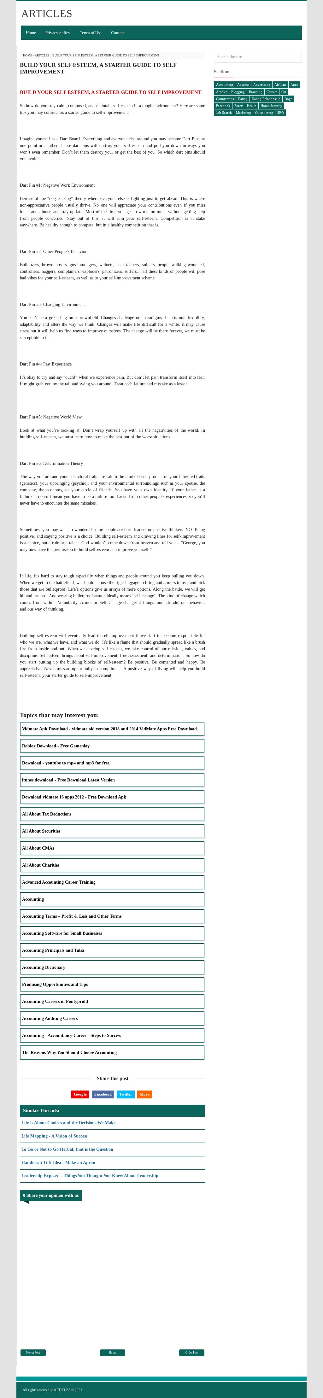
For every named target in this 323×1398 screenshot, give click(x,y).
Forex (238, 106)
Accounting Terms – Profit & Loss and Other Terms (71, 916)
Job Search (224, 112)
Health (251, 106)
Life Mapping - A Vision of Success (54, 1136)
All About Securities (41, 831)
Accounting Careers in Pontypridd (55, 1001)
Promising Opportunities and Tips (55, 984)
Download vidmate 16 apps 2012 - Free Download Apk (74, 797)
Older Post (191, 1352)
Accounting (33, 899)
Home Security (271, 106)
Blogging (238, 92)
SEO (280, 112)
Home (31, 32)
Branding (255, 92)
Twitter (125, 1094)
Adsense (243, 84)
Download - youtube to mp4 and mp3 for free (65, 763)
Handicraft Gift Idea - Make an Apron (58, 1162)
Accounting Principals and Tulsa (53, 950)
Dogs (288, 99)
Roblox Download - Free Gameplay (56, 746)
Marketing (243, 112)
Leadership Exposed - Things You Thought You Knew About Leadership (89, 1175)
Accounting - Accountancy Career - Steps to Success (71, 1035)
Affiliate (280, 84)
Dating (243, 99)
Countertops (225, 99)
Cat (283, 92)
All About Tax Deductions (46, 814)
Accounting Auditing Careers (50, 1018)
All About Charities (40, 865)
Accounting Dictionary (43, 967)
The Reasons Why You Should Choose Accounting (69, 1052)
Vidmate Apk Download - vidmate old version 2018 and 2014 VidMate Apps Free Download (109, 729)
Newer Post (33, 1352)
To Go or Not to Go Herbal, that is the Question (67, 1149)
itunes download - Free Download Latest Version (68, 780)
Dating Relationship (266, 99)
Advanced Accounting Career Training (59, 882)
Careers (272, 92)
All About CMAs (38, 848)
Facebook (103, 1094)
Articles (42, 55)
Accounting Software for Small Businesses (62, 933)
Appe (294, 84)
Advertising (261, 84)
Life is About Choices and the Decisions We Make (68, 1122)
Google (80, 1094)
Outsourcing (264, 112)
